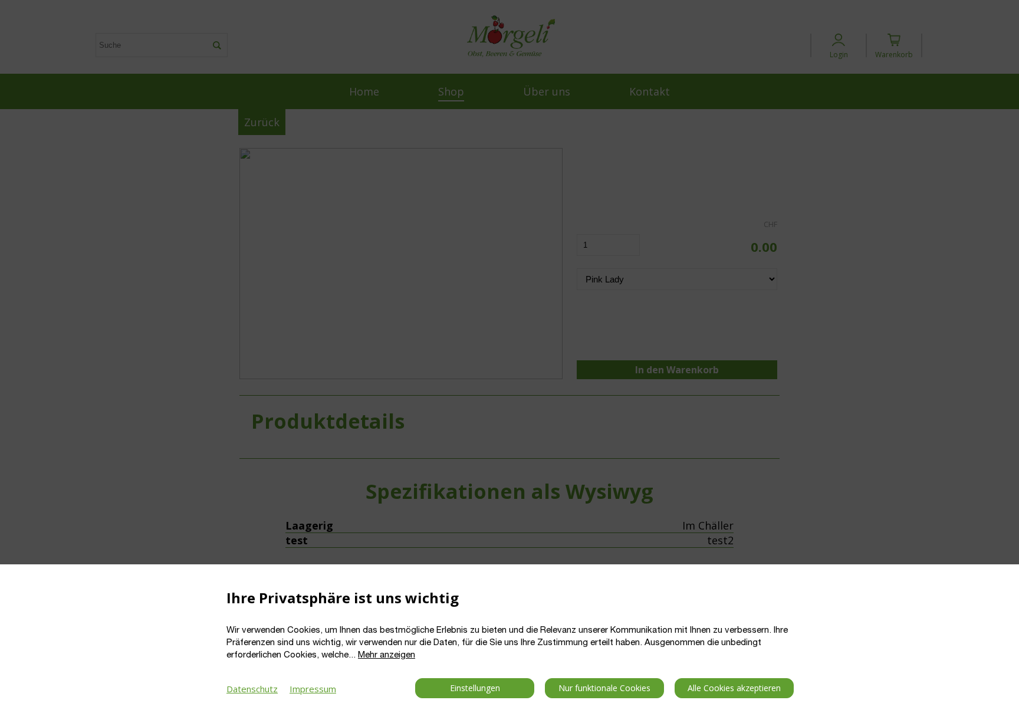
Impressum (313, 689)
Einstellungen (475, 687)
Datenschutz (252, 689)
